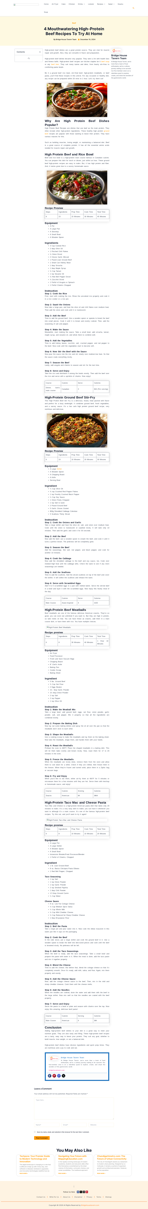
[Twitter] (63, 1076)
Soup (46, 12)
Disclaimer (78, 1197)
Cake (63, 4)
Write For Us (54, 1197)
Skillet (59, 469)
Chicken (72, 4)
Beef (74, 23)
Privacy (89, 1197)
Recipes (100, 4)
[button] (84, 4)
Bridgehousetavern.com (90, 1205)
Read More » (24, 1173)
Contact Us (41, 1197)
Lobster (91, 4)
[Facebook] (49, 1076)
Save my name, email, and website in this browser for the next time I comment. (63, 1132)
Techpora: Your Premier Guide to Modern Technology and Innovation (35, 1159)
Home (46, 4)
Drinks (80, 4)
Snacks (120, 4)
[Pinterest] (54, 1076)
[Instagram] (59, 1076)
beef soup (105, 61)
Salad (110, 4)
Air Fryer (55, 4)
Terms (98, 1197)
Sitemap (108, 1197)
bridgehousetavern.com (57, 1070)
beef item (55, 64)
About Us (66, 1197)
